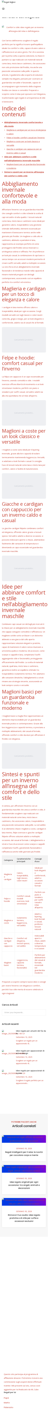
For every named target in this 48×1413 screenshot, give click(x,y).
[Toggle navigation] (3, 9)
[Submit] (43, 1013)
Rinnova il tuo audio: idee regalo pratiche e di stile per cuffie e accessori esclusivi (24, 1218)
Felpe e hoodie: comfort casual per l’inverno (26, 137)
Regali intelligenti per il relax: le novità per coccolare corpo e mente (24, 1154)
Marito (7, 1402)
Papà (6, 1398)
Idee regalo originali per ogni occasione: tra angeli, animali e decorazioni (24, 1185)
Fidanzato (8, 1407)
